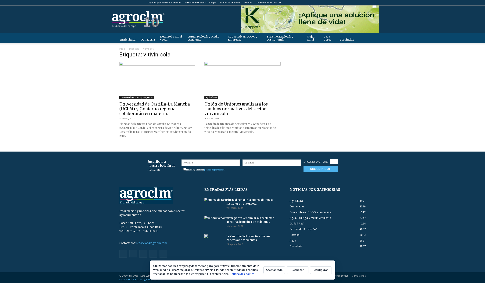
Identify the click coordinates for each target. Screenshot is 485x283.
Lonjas (212, 2)
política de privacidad (214, 170)
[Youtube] (363, 2)
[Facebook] (338, 2)
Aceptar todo (274, 269)
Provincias (347, 39)
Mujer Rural (311, 38)
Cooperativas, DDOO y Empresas (242, 38)
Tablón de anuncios (230, 2)
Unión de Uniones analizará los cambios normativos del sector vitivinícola (236, 109)
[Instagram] (344, 2)
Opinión (248, 2)
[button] (361, 38)
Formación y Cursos (195, 2)
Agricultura (127, 39)
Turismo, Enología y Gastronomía (280, 38)
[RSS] (350, 2)
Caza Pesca (327, 38)
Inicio (122, 48)
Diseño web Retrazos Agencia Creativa (140, 279)
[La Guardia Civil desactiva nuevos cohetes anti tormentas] (206, 236)
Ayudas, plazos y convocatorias (164, 2)
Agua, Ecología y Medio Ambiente (203, 38)
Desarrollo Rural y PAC (171, 38)
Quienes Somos (340, 275)
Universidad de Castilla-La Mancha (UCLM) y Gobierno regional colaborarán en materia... (154, 109)
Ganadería (148, 39)
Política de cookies (242, 274)
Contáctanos (359, 275)
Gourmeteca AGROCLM (268, 2)
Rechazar (298, 269)
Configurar (321, 269)
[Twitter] (356, 2)
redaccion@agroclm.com (151, 243)
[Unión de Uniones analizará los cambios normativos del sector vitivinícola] (242, 80)
